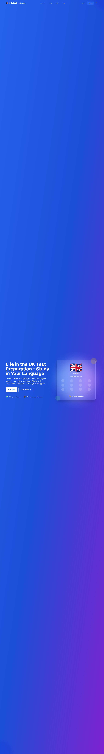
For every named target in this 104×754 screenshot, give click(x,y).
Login (83, 3)
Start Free (11, 389)
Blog (64, 3)
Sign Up (91, 3)
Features (43, 3)
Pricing (50, 3)
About (57, 3)
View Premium (26, 389)
